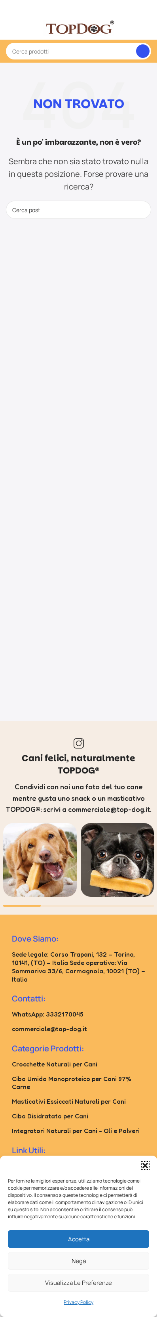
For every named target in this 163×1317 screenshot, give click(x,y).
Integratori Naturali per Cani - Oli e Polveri (76, 1131)
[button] (145, 1166)
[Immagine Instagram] (40, 860)
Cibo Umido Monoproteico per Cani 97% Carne (71, 1083)
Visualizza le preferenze (78, 1283)
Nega (79, 1261)
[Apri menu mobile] (9, 28)
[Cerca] (143, 51)
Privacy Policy (78, 1302)
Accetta (78, 1239)
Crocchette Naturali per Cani (54, 1064)
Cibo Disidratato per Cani (50, 1116)
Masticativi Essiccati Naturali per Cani (69, 1101)
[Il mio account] (148, 28)
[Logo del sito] (78, 27)
